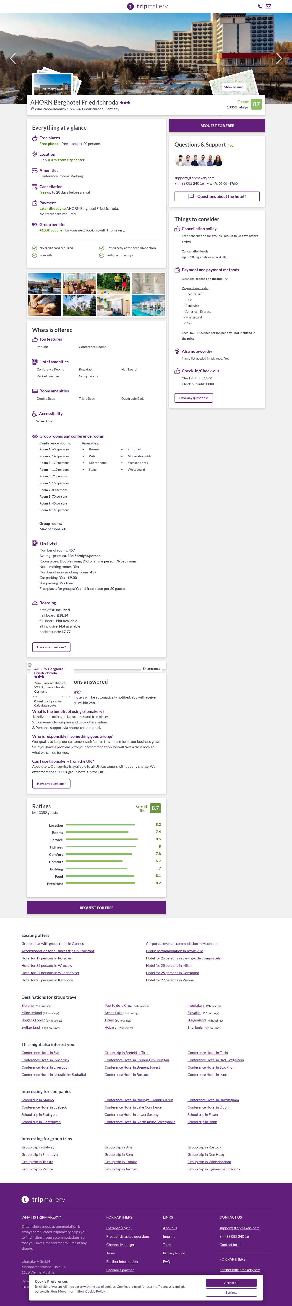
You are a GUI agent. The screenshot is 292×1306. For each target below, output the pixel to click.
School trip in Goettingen (41, 1121)
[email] (268, 6)
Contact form (229, 1244)
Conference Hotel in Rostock (126, 1074)
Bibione (27, 1005)
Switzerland (30, 1027)
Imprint (169, 1236)
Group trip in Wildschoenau (209, 1161)
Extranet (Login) (119, 1228)
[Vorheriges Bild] (13, 58)
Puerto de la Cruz (118, 1005)
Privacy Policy (174, 1253)
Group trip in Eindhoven (40, 1154)
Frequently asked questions (128, 1236)
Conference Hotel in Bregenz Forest (132, 1067)
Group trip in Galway (37, 1147)
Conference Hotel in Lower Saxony (131, 1114)
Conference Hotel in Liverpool (44, 1067)
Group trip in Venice (37, 1169)
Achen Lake (113, 1012)
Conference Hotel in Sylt (40, 1052)
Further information (122, 1261)
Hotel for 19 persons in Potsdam (46, 958)
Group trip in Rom (118, 1154)
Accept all (231, 1283)
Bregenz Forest (33, 1020)
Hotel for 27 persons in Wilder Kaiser (50, 972)
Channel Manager (120, 1244)
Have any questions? (51, 647)
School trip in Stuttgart (39, 1114)
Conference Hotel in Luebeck (44, 1107)
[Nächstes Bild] (279, 58)
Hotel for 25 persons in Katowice (47, 980)
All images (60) (52, 89)
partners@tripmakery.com (239, 1269)
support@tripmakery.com (194, 178)
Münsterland (31, 1012)
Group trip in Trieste (37, 1161)
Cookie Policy (95, 1291)
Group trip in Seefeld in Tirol (126, 1052)
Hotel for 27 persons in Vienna (170, 980)
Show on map (233, 87)
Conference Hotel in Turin (208, 1052)
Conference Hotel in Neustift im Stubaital (53, 1074)
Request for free (96, 907)
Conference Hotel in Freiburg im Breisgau (136, 1060)
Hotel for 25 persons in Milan (169, 965)
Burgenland (197, 1020)
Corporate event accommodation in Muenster (182, 943)
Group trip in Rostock (204, 1147)
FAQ (166, 1261)
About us (170, 1228)
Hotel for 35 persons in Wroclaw (46, 965)
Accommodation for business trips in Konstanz (57, 951)
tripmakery (47, 1217)
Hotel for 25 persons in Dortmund (172, 972)
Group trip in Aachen (120, 1169)
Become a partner (120, 1270)
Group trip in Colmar (120, 1161)
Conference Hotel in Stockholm (212, 1067)
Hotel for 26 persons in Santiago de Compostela (183, 958)
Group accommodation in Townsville (174, 951)
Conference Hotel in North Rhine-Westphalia (139, 1121)
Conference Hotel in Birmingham (213, 1100)
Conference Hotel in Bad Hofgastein (216, 1060)
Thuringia (195, 1027)
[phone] (260, 6)
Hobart (110, 1027)
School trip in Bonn (202, 1121)
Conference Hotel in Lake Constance (133, 1107)
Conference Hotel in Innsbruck (45, 1060)
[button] (146, 58)
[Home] (61, 1199)
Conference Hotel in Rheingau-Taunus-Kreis (138, 1100)
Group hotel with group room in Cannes (52, 943)
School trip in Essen (203, 1114)
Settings (231, 1292)
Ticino (109, 1020)
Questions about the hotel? (221, 196)
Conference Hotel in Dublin (209, 1107)
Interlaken (196, 1005)
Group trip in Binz (118, 1147)
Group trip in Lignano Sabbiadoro (214, 1169)
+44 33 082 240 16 (189, 183)
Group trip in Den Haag (206, 1154)
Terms (111, 1253)
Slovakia (194, 1012)
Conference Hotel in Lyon (207, 1074)
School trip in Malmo (37, 1100)
